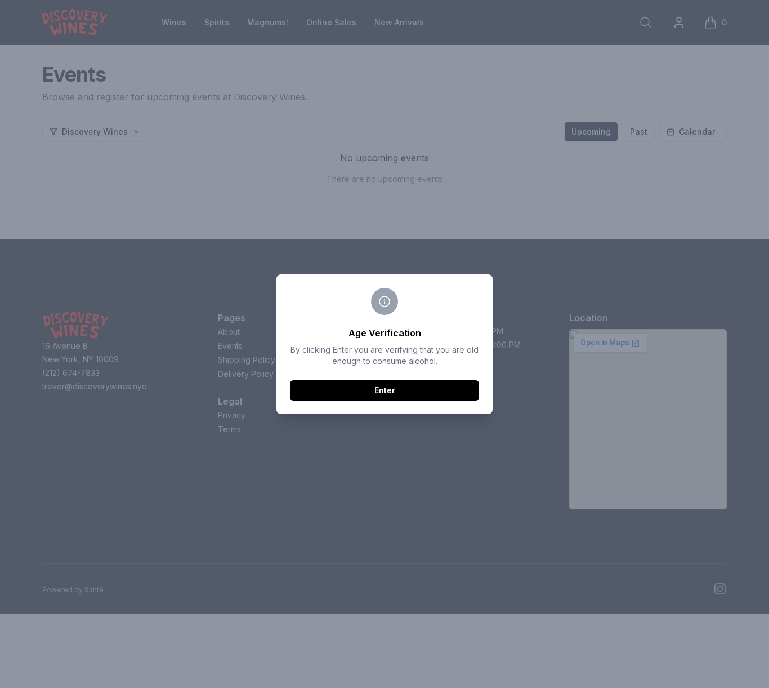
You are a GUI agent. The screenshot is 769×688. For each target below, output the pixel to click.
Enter (384, 390)
